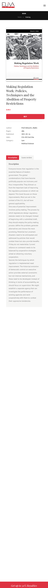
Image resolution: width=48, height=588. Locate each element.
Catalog (27, 17)
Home (20, 17)
